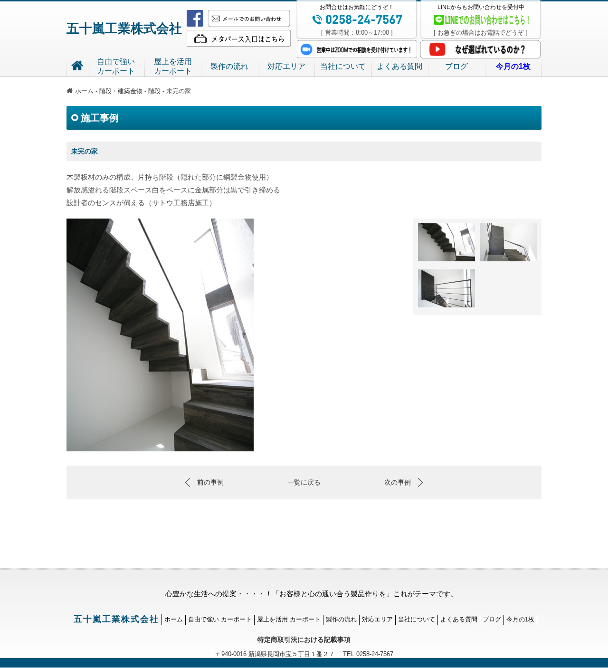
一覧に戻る (304, 482)
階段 (154, 91)
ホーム (84, 91)
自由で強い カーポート (220, 619)
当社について (343, 66)
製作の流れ (229, 66)
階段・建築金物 (120, 91)
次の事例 (397, 482)
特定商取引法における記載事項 (304, 639)
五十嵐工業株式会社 (124, 28)
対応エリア (286, 66)
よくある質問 (399, 66)
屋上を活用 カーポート (289, 619)
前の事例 (210, 482)
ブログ (456, 66)
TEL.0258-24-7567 (364, 654)
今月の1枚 (520, 619)
